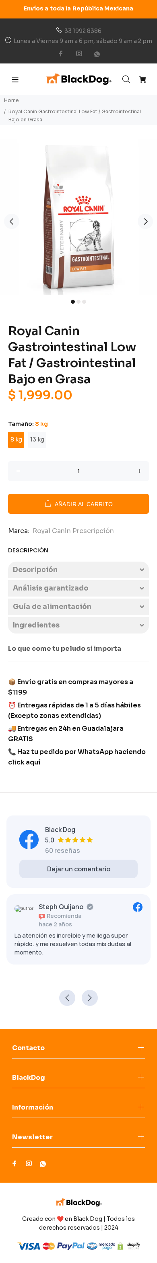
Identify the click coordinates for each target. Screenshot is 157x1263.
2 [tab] (78, 302)
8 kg (16, 439)
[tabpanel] (78, 217)
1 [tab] (73, 302)
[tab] (78, 570)
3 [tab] (84, 302)
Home (11, 100)
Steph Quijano (61, 906)
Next (145, 221)
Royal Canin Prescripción (73, 531)
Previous (11, 221)
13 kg (37, 439)
